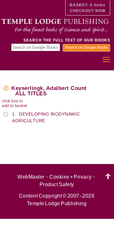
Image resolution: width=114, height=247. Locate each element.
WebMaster (31, 177)
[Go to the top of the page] (108, 176)
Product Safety (57, 184)
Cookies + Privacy (70, 177)
